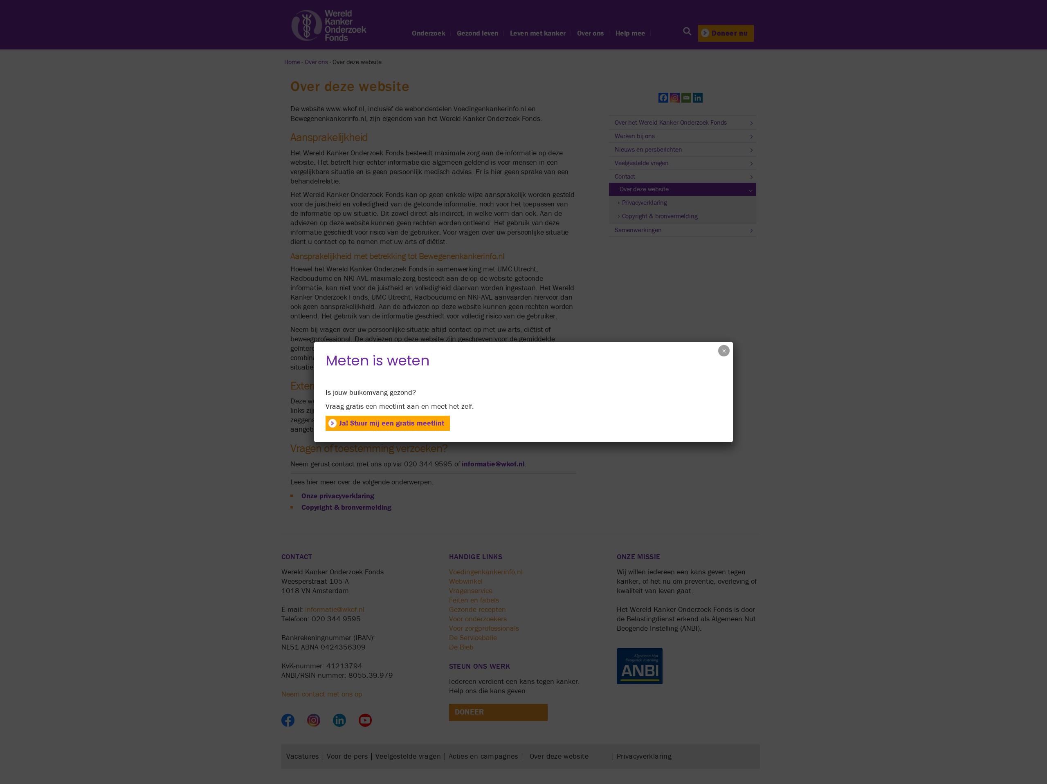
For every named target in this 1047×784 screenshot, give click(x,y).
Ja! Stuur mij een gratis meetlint (391, 423)
